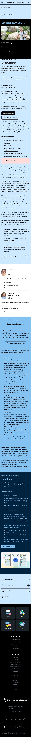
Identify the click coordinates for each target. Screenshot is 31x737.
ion (28, 156)
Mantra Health (5, 46)
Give (22, 628)
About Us (15, 657)
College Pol (7, 153)
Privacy (27, 733)
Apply (8, 616)
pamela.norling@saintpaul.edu (11, 308)
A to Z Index (15, 678)
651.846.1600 (16, 711)
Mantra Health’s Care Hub (12, 449)
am (17, 151)
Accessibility (15, 680)
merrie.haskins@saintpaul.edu (11, 285)
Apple (10, 451)
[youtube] (20, 719)
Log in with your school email (17, 343)
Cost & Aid (15, 646)
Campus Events (15, 682)
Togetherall (4, 51)
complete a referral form (10, 95)
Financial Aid (16, 648)
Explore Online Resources (10, 117)
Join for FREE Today (8, 546)
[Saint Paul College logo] (15, 2)
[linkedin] (15, 719)
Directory (15, 684)
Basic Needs (8, 145)
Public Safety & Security (15, 666)
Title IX (15, 689)
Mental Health (5, 42)
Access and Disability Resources (14, 140)
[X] (11, 719)
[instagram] (24, 719)
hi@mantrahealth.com (8, 466)
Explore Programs (15, 644)
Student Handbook (10, 591)
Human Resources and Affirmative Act (15, 156)
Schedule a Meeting (8, 113)
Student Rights (8, 143)
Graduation (8, 596)
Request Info (8, 628)
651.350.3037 (7, 306)
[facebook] (7, 719)
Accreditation (15, 659)
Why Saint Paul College (15, 641)
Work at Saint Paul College (15, 668)
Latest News (16, 671)
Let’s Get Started (15, 639)
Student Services (8, 14)
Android (15, 451)
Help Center (15, 686)
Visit (22, 616)
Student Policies (9, 579)
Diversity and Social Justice (12, 148)
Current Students (15, 651)
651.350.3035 (7, 282)
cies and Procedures (17, 153)
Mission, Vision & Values (15, 662)
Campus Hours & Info (15, 664)
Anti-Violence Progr (10, 151)
